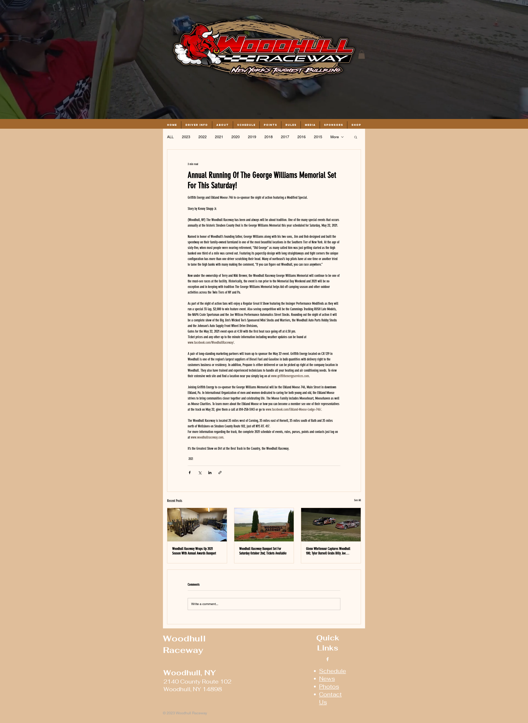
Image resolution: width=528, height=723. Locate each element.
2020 (235, 137)
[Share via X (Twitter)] (200, 472)
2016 (301, 137)
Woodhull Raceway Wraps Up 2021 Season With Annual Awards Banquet (194, 550)
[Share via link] (220, 472)
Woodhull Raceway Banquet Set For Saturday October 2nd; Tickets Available (262, 550)
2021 (219, 137)
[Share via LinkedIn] (210, 472)
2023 (186, 137)
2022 (202, 137)
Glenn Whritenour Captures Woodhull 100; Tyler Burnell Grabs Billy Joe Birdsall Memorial (328, 550)
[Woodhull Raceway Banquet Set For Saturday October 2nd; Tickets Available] (264, 524)
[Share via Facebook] (190, 472)
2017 (285, 137)
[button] (361, 54)
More (334, 137)
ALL (170, 137)
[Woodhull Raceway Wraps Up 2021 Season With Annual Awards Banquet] (197, 524)
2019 (252, 137)
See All (357, 500)
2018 (268, 137)
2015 (318, 137)
